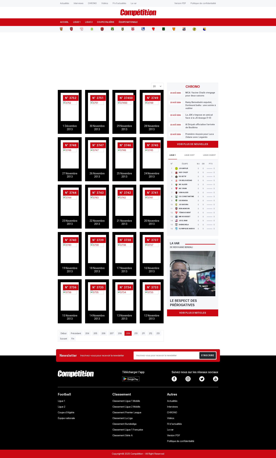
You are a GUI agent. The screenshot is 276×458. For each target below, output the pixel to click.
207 (112, 333)
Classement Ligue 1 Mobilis (126, 400)
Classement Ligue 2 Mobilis (126, 406)
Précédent (76, 333)
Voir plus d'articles (192, 312)
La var (134, 3)
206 (103, 333)
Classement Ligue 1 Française (127, 429)
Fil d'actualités (119, 3)
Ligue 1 (76, 22)
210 (136, 333)
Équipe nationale (128, 22)
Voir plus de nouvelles (192, 144)
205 (95, 333)
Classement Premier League (126, 412)
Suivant (63, 338)
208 (120, 333)
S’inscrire (207, 355)
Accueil (64, 22)
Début (63, 333)
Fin (72, 338)
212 (150, 333)
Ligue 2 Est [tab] (189, 155)
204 (87, 333)
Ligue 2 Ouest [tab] (209, 155)
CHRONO (92, 3)
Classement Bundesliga (124, 423)
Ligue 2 (88, 22)
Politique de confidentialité (203, 3)
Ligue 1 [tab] (172, 155)
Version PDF (180, 3)
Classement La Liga (122, 418)
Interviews (78, 3)
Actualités (64, 3)
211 (143, 333)
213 (158, 333)
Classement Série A (122, 435)
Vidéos (104, 3)
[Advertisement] (138, 56)
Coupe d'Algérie (105, 22)
